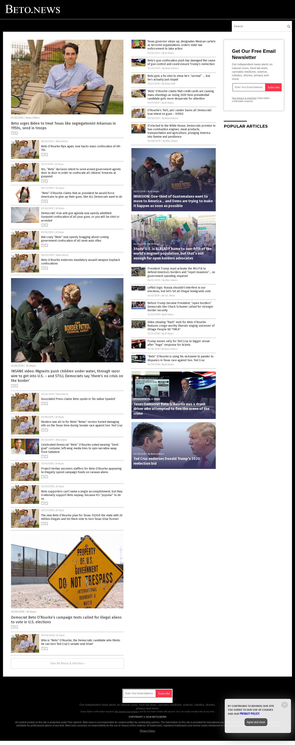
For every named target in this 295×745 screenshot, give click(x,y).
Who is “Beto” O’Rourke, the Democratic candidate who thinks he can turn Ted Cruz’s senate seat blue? (80, 642)
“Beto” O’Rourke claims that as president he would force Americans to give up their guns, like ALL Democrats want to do (81, 194)
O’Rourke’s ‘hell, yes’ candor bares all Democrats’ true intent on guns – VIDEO (180, 112)
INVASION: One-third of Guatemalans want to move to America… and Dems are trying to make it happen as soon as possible (173, 201)
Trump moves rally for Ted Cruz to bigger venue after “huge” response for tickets (179, 343)
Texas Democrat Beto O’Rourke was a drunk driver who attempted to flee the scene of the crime (171, 409)
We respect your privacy (127, 711)
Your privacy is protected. (244, 98)
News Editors (33, 117)
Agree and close (256, 722)
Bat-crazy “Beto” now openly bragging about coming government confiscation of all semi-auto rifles (75, 238)
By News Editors (170, 68)
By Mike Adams (170, 141)
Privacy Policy (147, 731)
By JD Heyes (168, 53)
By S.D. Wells (168, 295)
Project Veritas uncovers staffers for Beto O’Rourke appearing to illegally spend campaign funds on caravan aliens (81, 470)
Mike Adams (61, 440)
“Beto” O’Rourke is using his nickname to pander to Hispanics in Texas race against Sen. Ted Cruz (181, 358)
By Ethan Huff (168, 83)
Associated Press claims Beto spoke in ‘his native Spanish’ (78, 399)
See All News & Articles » (67, 663)
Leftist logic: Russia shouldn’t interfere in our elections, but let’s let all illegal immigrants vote (179, 289)
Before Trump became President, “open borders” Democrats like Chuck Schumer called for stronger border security (180, 306)
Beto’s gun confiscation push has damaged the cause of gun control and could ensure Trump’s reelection (181, 62)
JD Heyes (59, 164)
